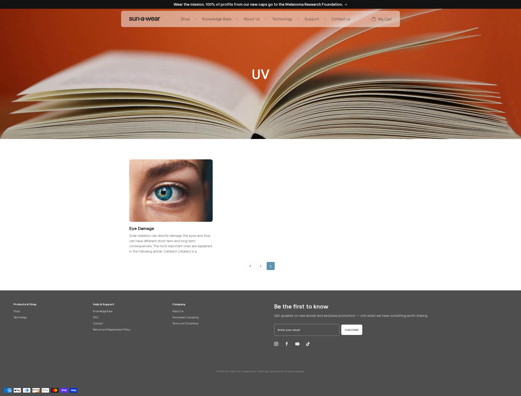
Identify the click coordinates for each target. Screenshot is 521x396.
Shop (185, 18)
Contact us (340, 18)
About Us (252, 18)
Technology (282, 18)
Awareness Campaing (185, 317)
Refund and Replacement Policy (111, 329)
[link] (250, 266)
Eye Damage (141, 228)
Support (312, 18)
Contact (98, 323)
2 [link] (270, 266)
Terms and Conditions (185, 323)
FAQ (95, 317)
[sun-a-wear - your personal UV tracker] (144, 19)
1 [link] (260, 266)
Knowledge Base (216, 18)
